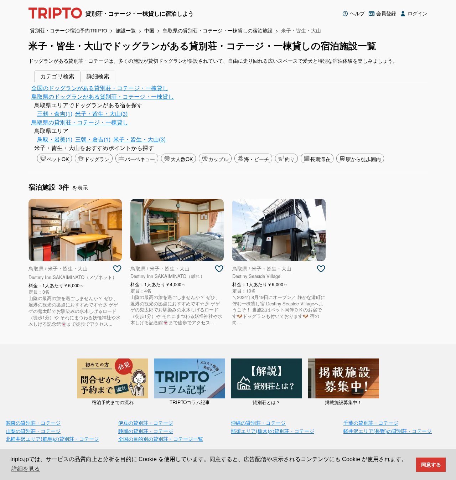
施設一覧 (126, 30)
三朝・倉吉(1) (54, 113)
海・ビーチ (256, 158)
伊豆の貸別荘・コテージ (145, 422)
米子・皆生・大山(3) (101, 113)
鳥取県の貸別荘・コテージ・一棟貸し (79, 122)
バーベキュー (140, 158)
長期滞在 (320, 158)
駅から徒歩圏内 (363, 158)
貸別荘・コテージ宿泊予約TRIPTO (68, 30)
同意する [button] (431, 465)
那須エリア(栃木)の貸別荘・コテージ (272, 430)
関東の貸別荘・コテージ (33, 422)
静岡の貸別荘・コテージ (145, 430)
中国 (149, 30)
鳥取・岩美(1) (54, 139)
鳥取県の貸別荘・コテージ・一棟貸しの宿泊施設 (218, 30)
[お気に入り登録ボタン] (117, 269)
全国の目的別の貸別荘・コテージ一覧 (160, 438)
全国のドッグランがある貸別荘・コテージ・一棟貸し (99, 88)
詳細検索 (98, 76)
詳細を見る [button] (25, 469)
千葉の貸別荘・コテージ (370, 422)
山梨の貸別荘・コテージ (33, 430)
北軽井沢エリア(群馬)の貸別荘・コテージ (52, 438)
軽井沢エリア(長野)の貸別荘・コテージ (387, 430)
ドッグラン (96, 158)
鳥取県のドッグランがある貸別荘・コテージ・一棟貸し (102, 96)
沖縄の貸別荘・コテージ (258, 422)
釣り (290, 158)
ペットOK (58, 158)
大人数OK (182, 158)
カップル (218, 158)
